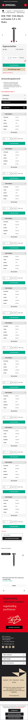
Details (14, 585)
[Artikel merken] (23, 555)
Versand (14, 682)
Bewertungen (5, 98)
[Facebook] (3, 647)
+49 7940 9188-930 (9, 641)
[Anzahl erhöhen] (8, 57)
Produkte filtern (6, 107)
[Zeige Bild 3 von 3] (16, 41)
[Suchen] (25, 5)
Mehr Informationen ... (20, 707)
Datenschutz (16, 680)
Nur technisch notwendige (14, 714)
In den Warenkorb (14, 65)
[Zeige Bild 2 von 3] (14, 41)
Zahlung (22, 680)
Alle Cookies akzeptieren (14, 718)
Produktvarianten (6, 102)
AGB (11, 680)
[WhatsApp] (13, 647)
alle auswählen (7, 535)
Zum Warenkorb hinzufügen (12, 538)
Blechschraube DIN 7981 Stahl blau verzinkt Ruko (13, 578)
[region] (14, 35)
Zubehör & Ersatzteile (7, 72)
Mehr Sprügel (6, 659)
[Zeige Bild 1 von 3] (11, 41)
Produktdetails (6, 95)
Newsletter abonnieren (14, 627)
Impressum (5, 680)
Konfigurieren (14, 710)
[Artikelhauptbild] (14, 35)
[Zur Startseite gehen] (9, 5)
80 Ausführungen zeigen (14, 69)
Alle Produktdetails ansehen (7, 91)
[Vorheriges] (2, 35)
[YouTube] (10, 647)
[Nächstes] (26, 35)
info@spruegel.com (9, 644)
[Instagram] (6, 647)
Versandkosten (13, 689)
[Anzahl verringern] (4, 57)
